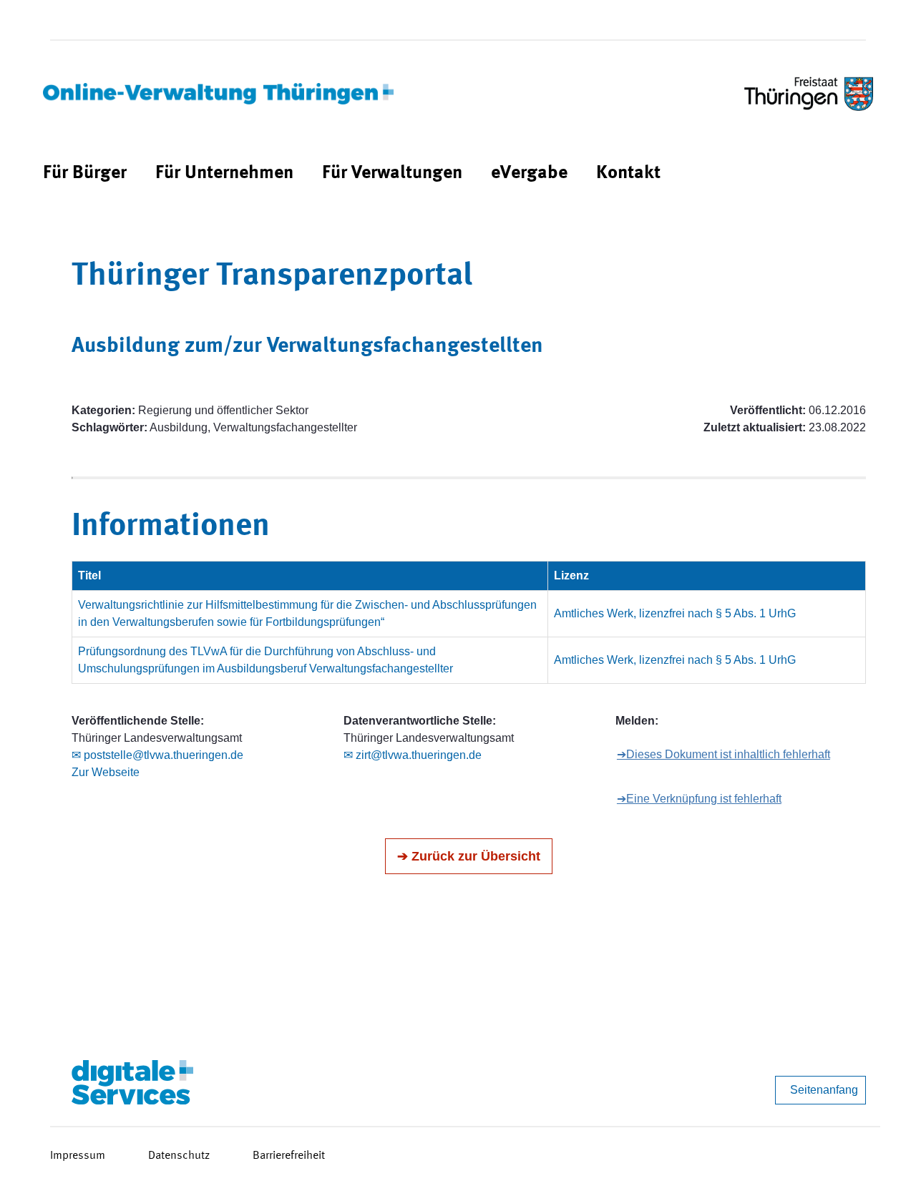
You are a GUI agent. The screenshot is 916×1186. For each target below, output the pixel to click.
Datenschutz (179, 1156)
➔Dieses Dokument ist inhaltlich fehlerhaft (723, 754)
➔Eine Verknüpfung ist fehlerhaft (699, 799)
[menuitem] (85, 173)
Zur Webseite (106, 772)
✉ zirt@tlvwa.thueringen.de (413, 755)
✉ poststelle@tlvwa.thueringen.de (157, 755)
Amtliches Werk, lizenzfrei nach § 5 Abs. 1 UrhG (675, 613)
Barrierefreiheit (289, 1156)
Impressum (77, 1156)
